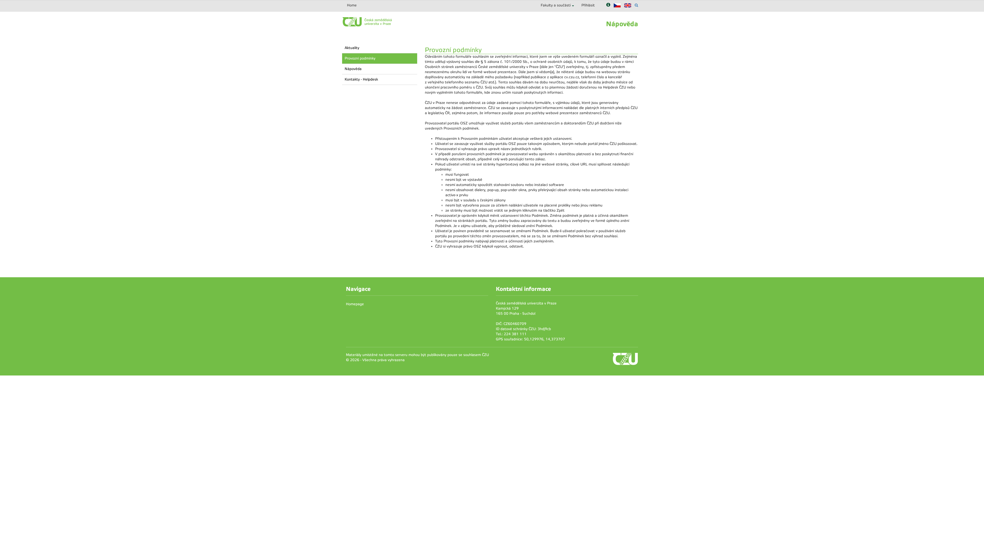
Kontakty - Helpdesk (361, 79)
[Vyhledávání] (636, 5)
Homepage (355, 304)
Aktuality (352, 48)
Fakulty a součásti (556, 5)
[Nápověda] (608, 5)
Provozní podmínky (360, 58)
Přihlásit (588, 5)
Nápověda (353, 69)
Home (352, 5)
